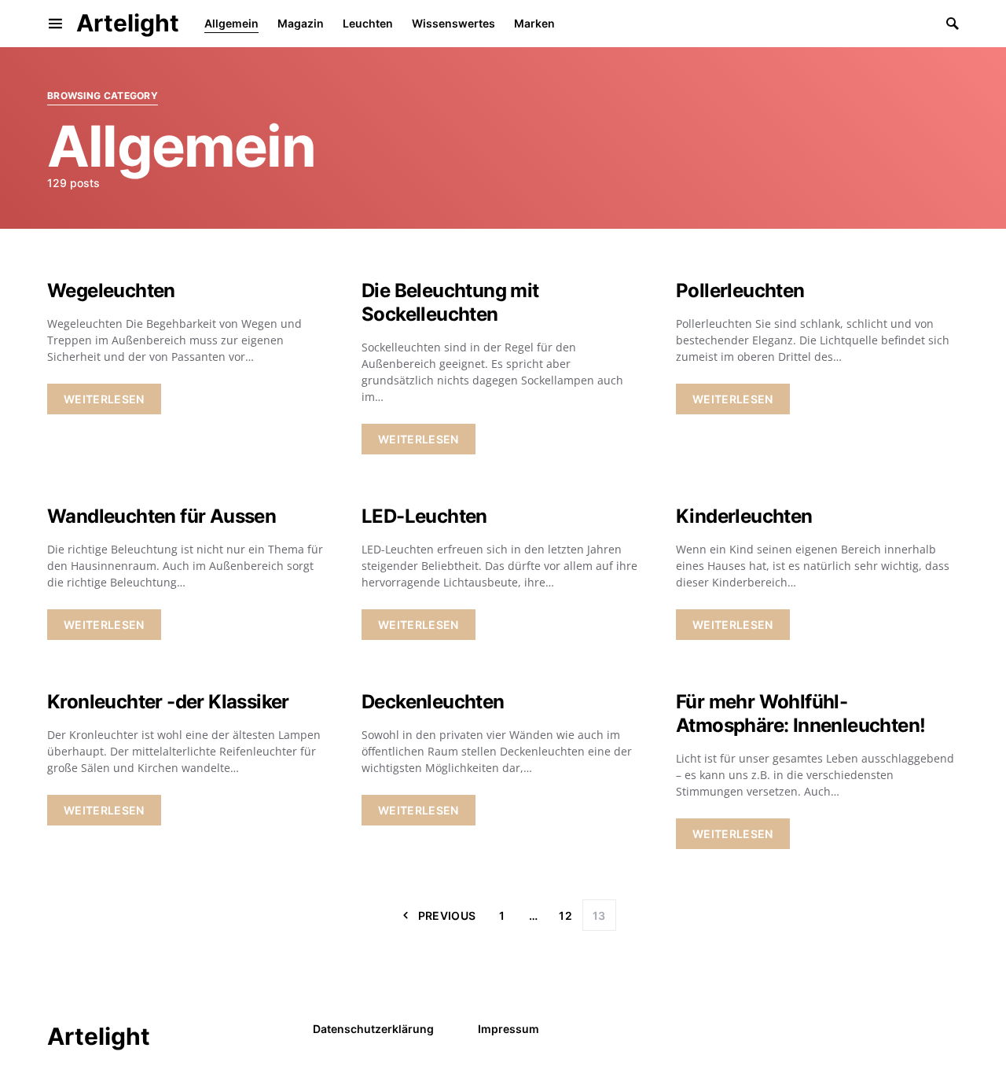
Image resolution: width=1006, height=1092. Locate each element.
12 (565, 915)
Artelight (127, 23)
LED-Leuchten (424, 516)
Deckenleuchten (433, 701)
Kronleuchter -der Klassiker (168, 701)
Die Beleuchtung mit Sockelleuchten (450, 302)
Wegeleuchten (111, 290)
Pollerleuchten (740, 290)
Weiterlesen (104, 399)
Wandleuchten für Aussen (161, 516)
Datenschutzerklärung (373, 1028)
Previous (447, 915)
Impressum (508, 1028)
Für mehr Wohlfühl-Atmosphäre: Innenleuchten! (800, 713)
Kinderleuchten (744, 516)
